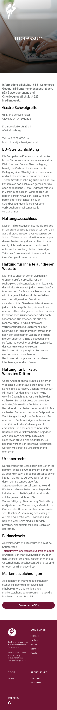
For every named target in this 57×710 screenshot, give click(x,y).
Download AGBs (28, 605)
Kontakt (34, 653)
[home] (11, 11)
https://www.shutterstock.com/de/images (29, 551)
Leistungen (35, 636)
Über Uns (34, 649)
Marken (34, 644)
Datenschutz (36, 682)
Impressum (35, 678)
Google (11, 678)
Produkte (34, 640)
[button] (53, 11)
